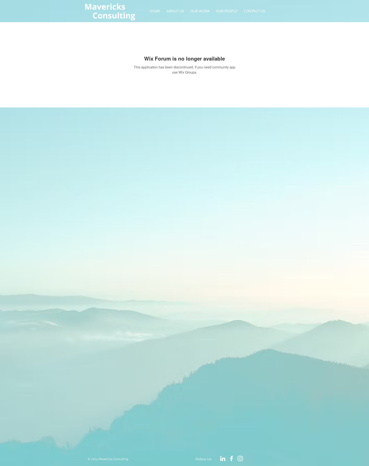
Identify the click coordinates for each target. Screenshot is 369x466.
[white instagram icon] (240, 458)
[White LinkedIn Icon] (222, 458)
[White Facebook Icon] (231, 458)
